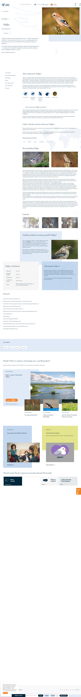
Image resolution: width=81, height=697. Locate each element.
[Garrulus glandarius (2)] (64, 152)
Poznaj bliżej (7, 78)
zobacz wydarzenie (50, 464)
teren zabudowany (50, 141)
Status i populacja (8, 85)
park (35, 141)
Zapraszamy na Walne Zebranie (17, 433)
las (23, 141)
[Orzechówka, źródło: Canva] (64, 240)
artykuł (5, 347)
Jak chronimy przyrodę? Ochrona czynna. (69, 416)
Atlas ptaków (5, 11)
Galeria (6, 80)
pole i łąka (41, 141)
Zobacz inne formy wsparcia (11, 403)
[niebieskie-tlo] (5, 3)
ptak (11, 347)
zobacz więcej (10, 464)
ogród (29, 141)
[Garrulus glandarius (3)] (36, 152)
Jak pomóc (7, 88)
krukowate (5, 19)
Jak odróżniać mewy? (52, 433)
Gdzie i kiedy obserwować (10, 75)
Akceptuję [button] (5, 692)
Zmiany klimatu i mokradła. (48, 416)
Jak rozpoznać (8, 72)
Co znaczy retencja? (30, 415)
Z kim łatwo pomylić (9, 83)
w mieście (23, 347)
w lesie (17, 347)
